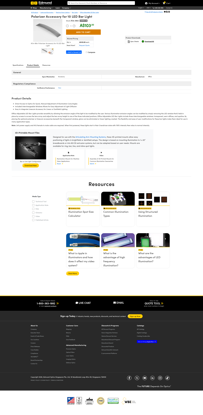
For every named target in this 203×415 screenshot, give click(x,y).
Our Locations (35, 339)
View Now (82, 212)
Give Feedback (70, 339)
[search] (101, 3)
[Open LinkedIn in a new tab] (152, 379)
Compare (91, 52)
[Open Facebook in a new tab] (129, 379)
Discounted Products (108, 346)
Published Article (42, 220)
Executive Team (35, 333)
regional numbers (50, 306)
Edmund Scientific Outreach (110, 350)
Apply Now (146, 342)
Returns (68, 333)
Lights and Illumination (46, 12)
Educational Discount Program (111, 339)
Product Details (33, 65)
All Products (34, 12)
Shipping (68, 329)
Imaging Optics (70, 359)
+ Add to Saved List (74, 52)
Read (59, 164)
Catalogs (140, 329)
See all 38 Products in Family (154, 12)
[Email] (165, 12)
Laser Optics (70, 356)
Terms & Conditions (57, 380)
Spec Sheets (134, 41)
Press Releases (35, 346)
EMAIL (120, 302)
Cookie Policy (45, 380)
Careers (33, 343)
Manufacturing (45, 8)
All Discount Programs (108, 329)
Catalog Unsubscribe (143, 336)
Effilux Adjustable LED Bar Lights (89, 12)
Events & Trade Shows (37, 336)
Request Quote (84, 45)
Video (38, 216)
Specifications (18, 65)
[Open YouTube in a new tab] (144, 379)
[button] (159, 8)
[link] (167, 2)
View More (72, 273)
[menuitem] (36, 8)
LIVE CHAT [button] (85, 302)
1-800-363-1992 (158, 8)
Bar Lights (75, 12)
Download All (149, 41)
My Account (153, 3)
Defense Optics (70, 362)
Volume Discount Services (109, 336)
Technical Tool (41, 201)
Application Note (42, 205)
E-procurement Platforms (109, 353)
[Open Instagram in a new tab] (160, 379)
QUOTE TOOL (152, 303)
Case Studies (35, 350)
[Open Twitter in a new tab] (137, 379)
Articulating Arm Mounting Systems (90, 137)
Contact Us (169, 8)
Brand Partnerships (37, 360)
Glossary (39, 212)
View (59, 88)
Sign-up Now (135, 316)
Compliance (34, 353)
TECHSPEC (34, 357)
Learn (58, 8)
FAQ (37, 209)
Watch (92, 164)
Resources (46, 65)
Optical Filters (70, 352)
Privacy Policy (35, 380)
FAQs (67, 336)
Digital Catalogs (142, 333)
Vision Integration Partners (110, 333)
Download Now (31, 165)
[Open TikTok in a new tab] (167, 379)
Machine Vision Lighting (63, 12)
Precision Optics (71, 349)
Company (66, 8)
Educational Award (107, 343)
